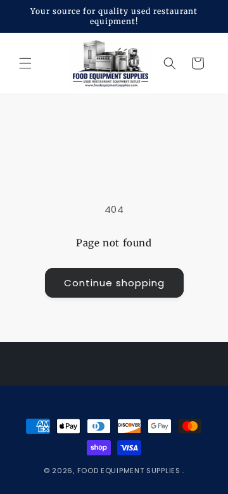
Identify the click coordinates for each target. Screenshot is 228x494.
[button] (25, 63)
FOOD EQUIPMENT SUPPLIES (130, 471)
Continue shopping (114, 282)
